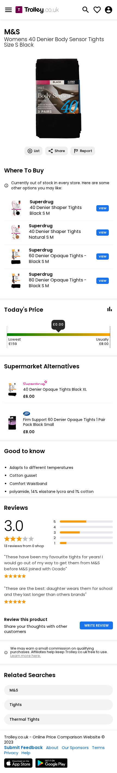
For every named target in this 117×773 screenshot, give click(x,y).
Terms (98, 747)
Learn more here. (25, 655)
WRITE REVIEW (96, 625)
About (52, 747)
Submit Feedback (23, 747)
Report (86, 150)
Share (60, 150)
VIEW (102, 208)
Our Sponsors (75, 747)
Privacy (11, 753)
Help (25, 753)
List (37, 150)
